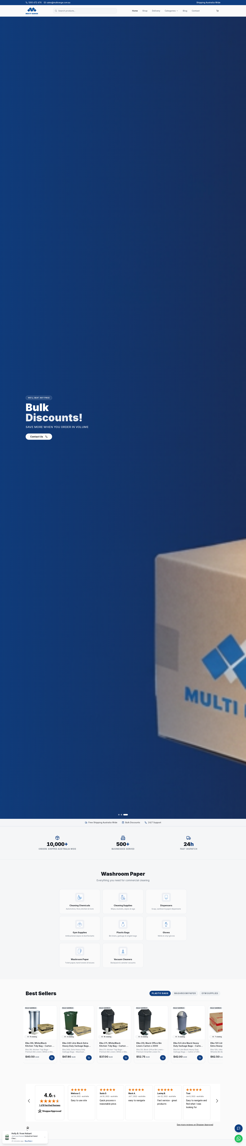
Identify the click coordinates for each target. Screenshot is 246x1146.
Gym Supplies (210, 993)
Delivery (156, 11)
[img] (50, 1101)
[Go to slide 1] (119, 814)
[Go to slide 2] (121, 814)
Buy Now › (26, 1141)
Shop (144, 11)
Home (135, 11)
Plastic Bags (160, 993)
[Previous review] (29, 1101)
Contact (196, 11)
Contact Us (36, 436)
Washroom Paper (185, 993)
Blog (185, 11)
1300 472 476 (35, 2)
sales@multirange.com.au (58, 2)
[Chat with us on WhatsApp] (239, 1139)
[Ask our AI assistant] (239, 1128)
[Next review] (217, 1101)
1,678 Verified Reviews (49, 1105)
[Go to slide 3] (125, 814)
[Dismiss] (45, 1137)
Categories (170, 11)
